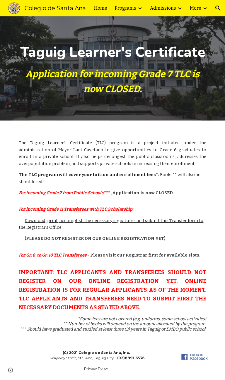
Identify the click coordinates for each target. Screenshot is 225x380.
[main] (112, 68)
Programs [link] (125, 8)
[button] (218, 8)
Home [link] (100, 8)
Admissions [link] (163, 8)
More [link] (195, 8)
